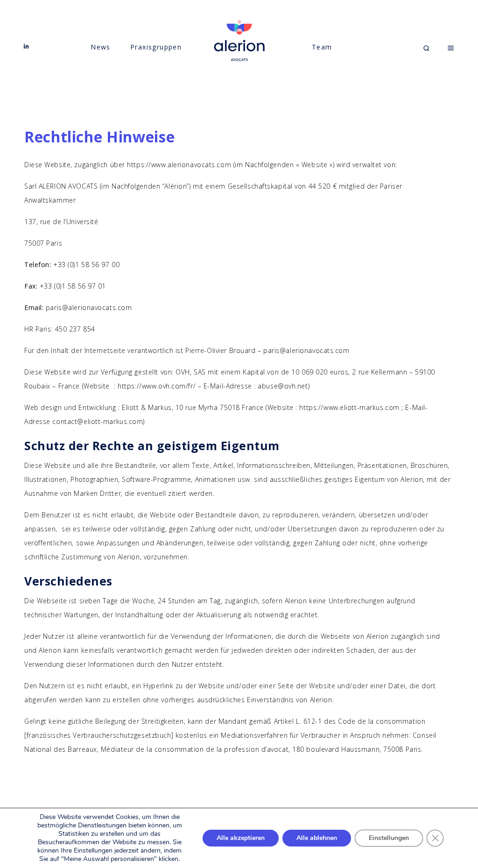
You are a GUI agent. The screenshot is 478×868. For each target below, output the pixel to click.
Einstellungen (389, 837)
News (101, 46)
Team (322, 46)
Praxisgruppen (156, 46)
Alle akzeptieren (241, 837)
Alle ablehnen (316, 837)
